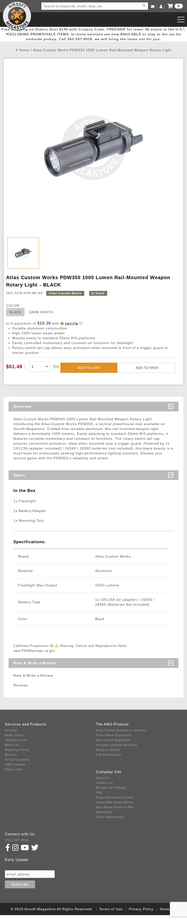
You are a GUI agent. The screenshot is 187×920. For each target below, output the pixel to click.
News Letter (14, 769)
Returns (11, 754)
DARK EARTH (41, 312)
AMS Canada (15, 764)
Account (11, 730)
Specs (19, 475)
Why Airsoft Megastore (113, 740)
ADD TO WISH (147, 368)
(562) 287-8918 (17, 840)
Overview (22, 406)
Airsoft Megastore (17, 16)
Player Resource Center (114, 797)
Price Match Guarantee (113, 735)
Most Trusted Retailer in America (121, 730)
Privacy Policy (141, 909)
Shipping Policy (17, 750)
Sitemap (167, 909)
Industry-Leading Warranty (116, 745)
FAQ (99, 792)
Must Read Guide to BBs (115, 807)
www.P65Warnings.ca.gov (34, 651)
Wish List (12, 745)
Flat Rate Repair (109, 754)
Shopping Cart (16, 740)
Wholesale (104, 812)
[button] (93, 323)
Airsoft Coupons (17, 759)
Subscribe (15, 865)
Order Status (14, 735)
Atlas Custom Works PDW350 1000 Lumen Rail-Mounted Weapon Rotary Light (102, 50)
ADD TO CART (89, 368)
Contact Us (104, 783)
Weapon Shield (108, 750)
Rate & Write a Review (34, 663)
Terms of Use (110, 909)
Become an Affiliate (111, 787)
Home (24, 50)
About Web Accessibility (114, 802)
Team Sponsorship (110, 817)
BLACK (15, 312)
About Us (103, 778)
